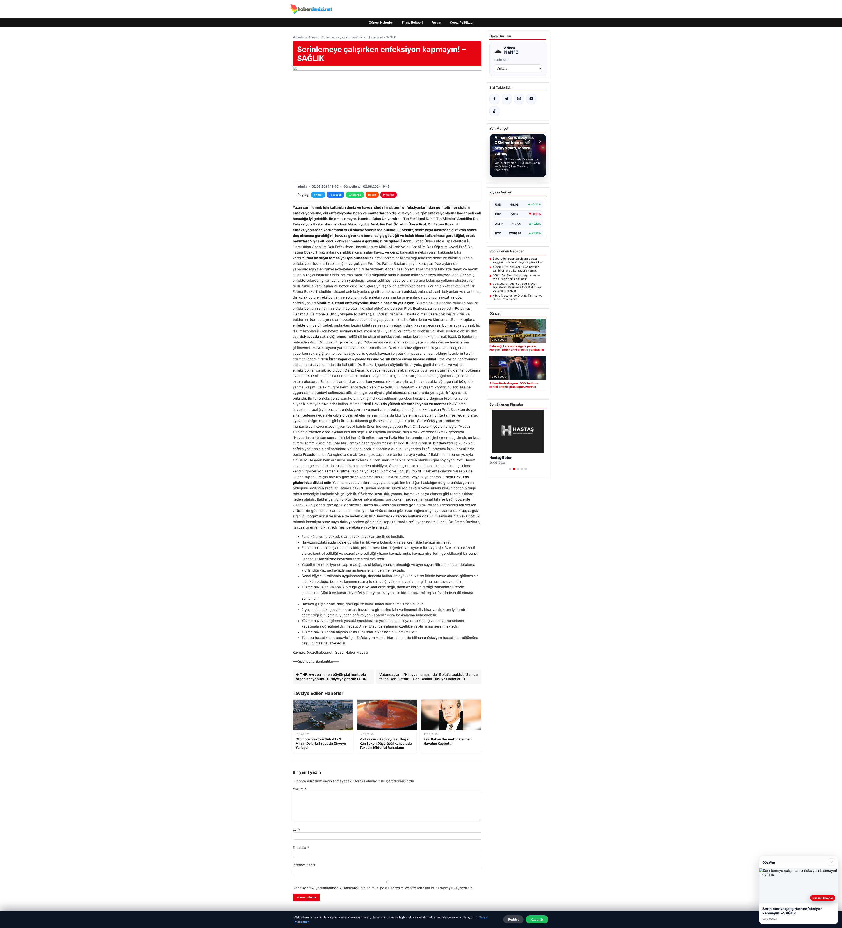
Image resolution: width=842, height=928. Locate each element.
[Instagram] (519, 99)
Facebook (335, 194)
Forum (436, 22)
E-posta (301, 847)
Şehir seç (501, 59)
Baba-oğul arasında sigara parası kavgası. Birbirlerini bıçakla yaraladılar (518, 260)
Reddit (372, 194)
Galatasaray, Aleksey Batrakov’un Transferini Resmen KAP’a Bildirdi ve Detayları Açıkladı (517, 287)
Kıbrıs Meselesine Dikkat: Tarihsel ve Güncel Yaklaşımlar (517, 297)
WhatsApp (355, 194)
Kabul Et (537, 919)
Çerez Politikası (461, 22)
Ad (296, 830)
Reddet (513, 919)
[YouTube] (531, 99)
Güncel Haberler (381, 22)
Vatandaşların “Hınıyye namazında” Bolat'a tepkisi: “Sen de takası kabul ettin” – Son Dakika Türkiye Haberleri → (428, 676)
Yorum (299, 789)
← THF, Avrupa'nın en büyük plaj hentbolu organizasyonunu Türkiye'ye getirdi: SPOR (331, 676)
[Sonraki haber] (539, 141)
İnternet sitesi (304, 865)
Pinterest (388, 194)
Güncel (313, 37)
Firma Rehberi (412, 22)
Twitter (318, 194)
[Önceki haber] (530, 141)
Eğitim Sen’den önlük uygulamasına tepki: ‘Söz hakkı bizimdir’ (516, 277)
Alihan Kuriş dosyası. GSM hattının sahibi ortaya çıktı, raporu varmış (516, 268)
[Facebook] (494, 99)
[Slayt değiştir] (510, 469)
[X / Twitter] (507, 99)
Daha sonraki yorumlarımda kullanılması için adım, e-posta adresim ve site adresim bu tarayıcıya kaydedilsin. (383, 888)
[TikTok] (494, 111)
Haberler (299, 37)
